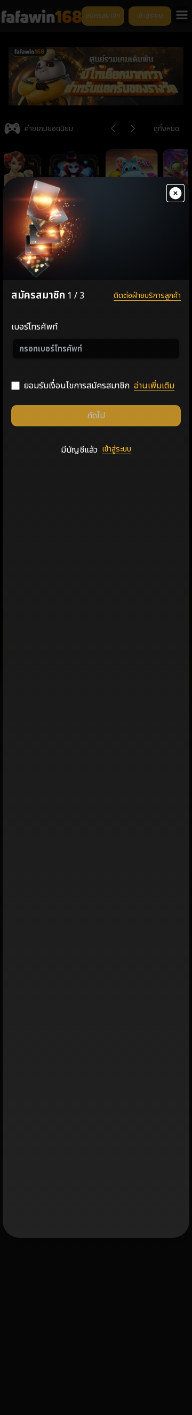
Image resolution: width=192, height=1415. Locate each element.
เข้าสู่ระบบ (116, 449)
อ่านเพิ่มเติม (154, 385)
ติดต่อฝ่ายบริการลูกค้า (147, 295)
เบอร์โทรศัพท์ (34, 326)
